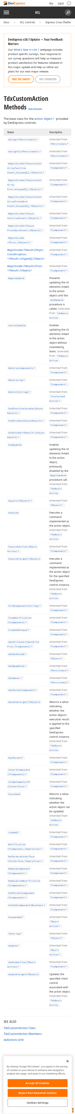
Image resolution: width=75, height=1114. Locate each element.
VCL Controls (27, 22)
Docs (6, 22)
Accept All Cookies (38, 1083)
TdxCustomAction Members (23, 1034)
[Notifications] (69, 3)
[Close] (68, 1061)
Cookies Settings (38, 1102)
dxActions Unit (14, 1040)
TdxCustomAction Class (20, 1028)
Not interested (47, 79)
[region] (37, 1085)
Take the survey (21, 79)
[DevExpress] (15, 3)
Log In (61, 3)
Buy (51, 3)
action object (43, 119)
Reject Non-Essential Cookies (38, 1093)
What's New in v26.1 (26, 49)
